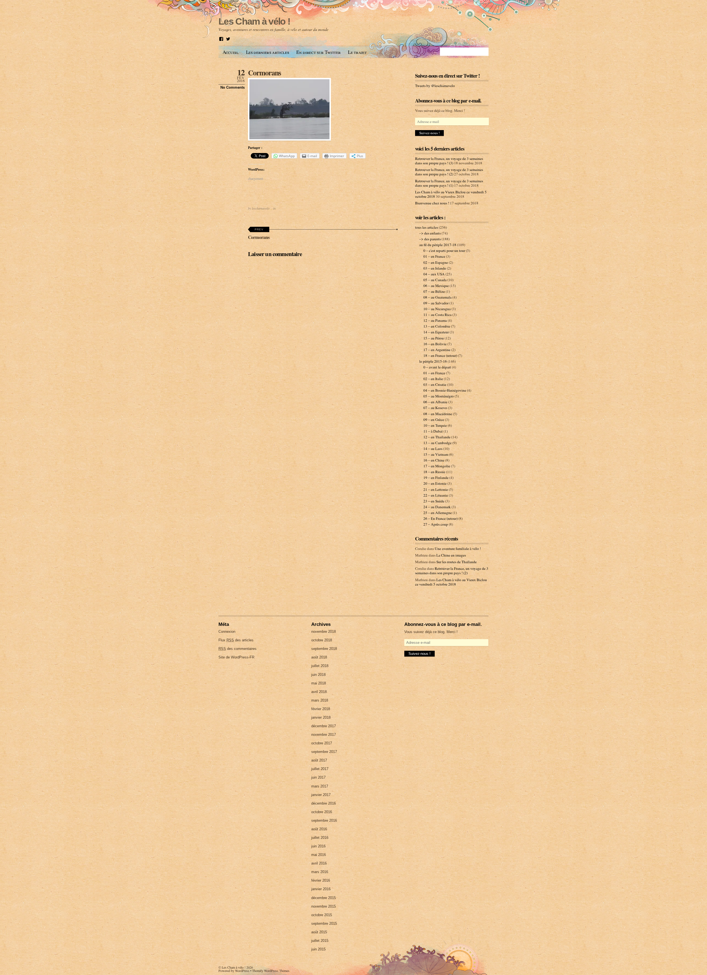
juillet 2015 (319, 941)
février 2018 (320, 709)
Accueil (231, 52)
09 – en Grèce (433, 419)
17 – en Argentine (436, 349)
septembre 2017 (324, 752)
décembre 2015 (323, 898)
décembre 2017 (323, 726)
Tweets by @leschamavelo (435, 85)
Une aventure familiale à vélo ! (458, 548)
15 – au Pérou (433, 338)
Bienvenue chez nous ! (432, 203)
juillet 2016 (319, 838)
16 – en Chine (433, 460)
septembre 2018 (324, 649)
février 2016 (320, 880)
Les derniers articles (267, 52)
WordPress (242, 970)
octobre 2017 (321, 743)
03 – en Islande (434, 268)
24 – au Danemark (437, 506)
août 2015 (319, 932)
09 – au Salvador (436, 303)
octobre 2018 (321, 640)
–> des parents (430, 238)
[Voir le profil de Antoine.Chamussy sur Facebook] (221, 39)
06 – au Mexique (436, 285)
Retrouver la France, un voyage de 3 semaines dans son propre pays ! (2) (449, 171)
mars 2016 (319, 872)
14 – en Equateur (436, 332)
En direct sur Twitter (318, 52)
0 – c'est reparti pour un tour (444, 250)
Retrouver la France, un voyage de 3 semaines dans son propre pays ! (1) (449, 183)
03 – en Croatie (434, 384)
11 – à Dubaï (433, 431)
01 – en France (434, 256)
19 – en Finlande (436, 477)
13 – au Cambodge (437, 442)
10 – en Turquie (435, 425)
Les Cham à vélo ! (234, 967)
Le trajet (357, 52)
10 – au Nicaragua (437, 308)
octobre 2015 (321, 915)
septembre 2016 (324, 820)
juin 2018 (318, 675)
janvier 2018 (321, 717)
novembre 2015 (323, 906)
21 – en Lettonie (435, 489)
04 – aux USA (434, 274)
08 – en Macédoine (437, 413)
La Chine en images (451, 555)
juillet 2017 (319, 769)
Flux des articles (236, 640)
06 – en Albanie (435, 401)
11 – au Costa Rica (437, 314)
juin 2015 (318, 949)
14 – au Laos (432, 448)
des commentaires (237, 649)
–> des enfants (430, 233)
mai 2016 (318, 855)
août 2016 (319, 829)
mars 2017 (319, 786)
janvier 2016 (321, 889)
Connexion (226, 631)
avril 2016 (319, 863)
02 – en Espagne (435, 262)
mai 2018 (318, 683)
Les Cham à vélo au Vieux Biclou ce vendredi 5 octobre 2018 (451, 582)
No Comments (232, 87)
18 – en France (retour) (440, 355)
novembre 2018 (323, 631)
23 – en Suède (433, 501)
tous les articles (426, 227)
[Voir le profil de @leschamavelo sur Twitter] (228, 39)
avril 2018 (319, 692)
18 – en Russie (434, 471)
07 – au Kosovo (435, 407)
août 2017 (319, 760)
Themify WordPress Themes (270, 970)
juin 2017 (318, 777)
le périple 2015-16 (433, 361)
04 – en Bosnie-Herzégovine (444, 390)
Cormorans (264, 72)
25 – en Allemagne (437, 512)
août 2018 (319, 657)
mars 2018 (319, 700)
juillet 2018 (319, 666)
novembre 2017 (323, 734)
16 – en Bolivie (435, 343)
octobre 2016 (321, 812)
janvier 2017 (321, 795)
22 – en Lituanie (435, 495)
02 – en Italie (433, 378)
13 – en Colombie (436, 326)
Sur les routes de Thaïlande (456, 561)
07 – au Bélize (434, 291)
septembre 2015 (324, 923)
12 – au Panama (435, 320)
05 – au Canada (435, 279)
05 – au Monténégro (438, 396)
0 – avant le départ (437, 367)
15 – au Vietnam (435, 454)
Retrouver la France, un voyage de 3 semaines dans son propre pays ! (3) (449, 160)
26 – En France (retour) (440, 518)
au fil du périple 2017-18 (437, 244)
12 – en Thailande (436, 436)
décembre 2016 (323, 803)
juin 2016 (318, 846)
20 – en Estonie (435, 483)
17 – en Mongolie (436, 465)
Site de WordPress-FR (236, 657)
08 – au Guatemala (437, 297)
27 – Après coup (435, 524)
